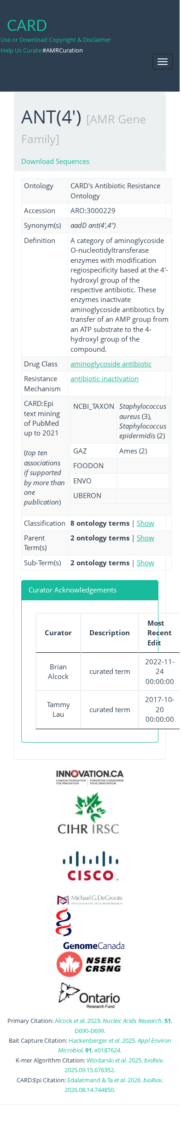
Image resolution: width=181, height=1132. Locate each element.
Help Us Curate (20, 50)
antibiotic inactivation (104, 378)
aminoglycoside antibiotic (111, 363)
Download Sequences (55, 161)
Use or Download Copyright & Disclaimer (55, 39)
